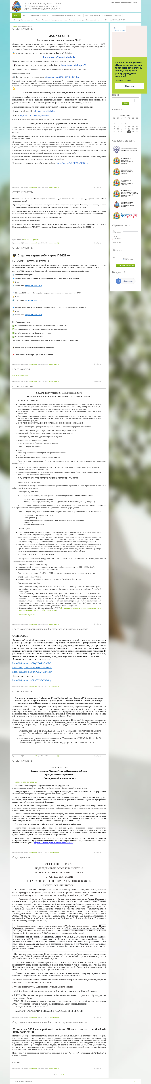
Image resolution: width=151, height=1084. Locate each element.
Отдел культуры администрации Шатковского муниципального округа (50, 629)
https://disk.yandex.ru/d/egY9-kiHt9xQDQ (31, 663)
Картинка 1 (26, 240)
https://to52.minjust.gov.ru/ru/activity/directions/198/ (53, 843)
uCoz (134, 1081)
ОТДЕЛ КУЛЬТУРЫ (22, 29)
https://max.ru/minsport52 (73, 65)
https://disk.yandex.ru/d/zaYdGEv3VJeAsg (32, 680)
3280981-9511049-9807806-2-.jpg (26, 782)
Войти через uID (128, 281)
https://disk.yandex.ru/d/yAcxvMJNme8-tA (32, 667)
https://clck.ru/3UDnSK (33, 315)
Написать (129, 86)
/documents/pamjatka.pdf (20, 375)
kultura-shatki (33, 187)
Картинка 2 (35, 240)
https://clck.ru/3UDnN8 (33, 300)
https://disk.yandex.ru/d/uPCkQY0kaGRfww (32, 672)
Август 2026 (125, 115)
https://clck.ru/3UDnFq (33, 286)
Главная (14, 26)
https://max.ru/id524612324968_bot (73, 163)
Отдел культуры (21, 369)
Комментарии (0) (54, 187)
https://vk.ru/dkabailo (45, 111)
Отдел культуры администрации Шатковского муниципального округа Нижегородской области (42, 6)
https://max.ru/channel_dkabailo (59, 57)
